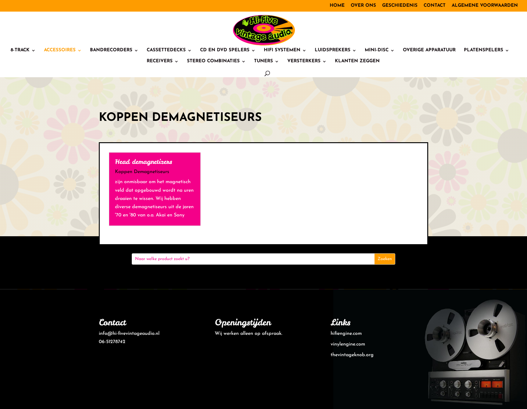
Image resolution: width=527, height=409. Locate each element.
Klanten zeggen (357, 61)
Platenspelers (483, 50)
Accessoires (60, 50)
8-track (20, 50)
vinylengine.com (348, 344)
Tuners (263, 61)
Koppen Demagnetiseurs (142, 171)
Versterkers (304, 61)
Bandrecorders (111, 50)
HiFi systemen (282, 50)
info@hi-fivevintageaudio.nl (129, 333)
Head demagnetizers (143, 161)
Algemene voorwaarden (485, 5)
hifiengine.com (346, 333)
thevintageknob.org (352, 355)
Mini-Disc (377, 50)
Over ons (363, 5)
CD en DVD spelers (224, 50)
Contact (435, 5)
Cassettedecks (166, 50)
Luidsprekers (332, 50)
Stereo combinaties (213, 61)
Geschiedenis (400, 5)
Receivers (160, 61)
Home (337, 5)
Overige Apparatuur (429, 50)
